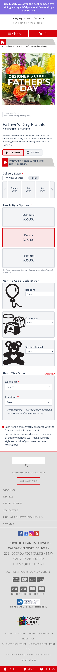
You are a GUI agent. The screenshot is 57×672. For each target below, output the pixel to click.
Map (30, 669)
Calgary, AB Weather (14, 644)
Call (10, 669)
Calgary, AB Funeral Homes (20, 633)
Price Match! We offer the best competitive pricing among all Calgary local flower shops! (28, 7)
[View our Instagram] (31, 535)
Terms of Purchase (37, 654)
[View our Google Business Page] (25, 535)
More (7, 145)
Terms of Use (28, 659)
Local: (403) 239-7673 (28, 564)
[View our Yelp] (36, 535)
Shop (16, 33)
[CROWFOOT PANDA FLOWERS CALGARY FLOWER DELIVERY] (28, 25)
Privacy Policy (15, 654)
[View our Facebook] (20, 535)
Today (34, 177)
